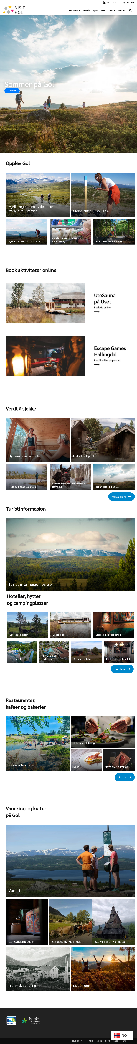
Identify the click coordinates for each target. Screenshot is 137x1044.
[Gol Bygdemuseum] (27, 922)
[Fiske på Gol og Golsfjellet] (26, 477)
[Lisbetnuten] (103, 969)
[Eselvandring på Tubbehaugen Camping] (70, 477)
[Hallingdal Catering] (103, 732)
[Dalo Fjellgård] (103, 440)
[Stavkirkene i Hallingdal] (113, 922)
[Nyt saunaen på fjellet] (38, 440)
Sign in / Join (129, 2)
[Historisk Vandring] (38, 969)
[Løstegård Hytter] (27, 625)
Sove (103, 10)
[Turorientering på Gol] (114, 477)
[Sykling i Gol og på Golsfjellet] (26, 231)
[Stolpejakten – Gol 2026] (103, 195)
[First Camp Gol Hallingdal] (54, 652)
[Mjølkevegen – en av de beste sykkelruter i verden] (38, 195)
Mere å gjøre (119, 496)
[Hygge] (86, 760)
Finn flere (120, 669)
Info (120, 10)
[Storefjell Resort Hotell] (113, 625)
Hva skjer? (73, 10)
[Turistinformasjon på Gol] (70, 554)
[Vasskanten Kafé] (38, 743)
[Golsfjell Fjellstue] (86, 652)
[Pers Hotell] (22, 652)
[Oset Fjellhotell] (70, 625)
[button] (130, 10)
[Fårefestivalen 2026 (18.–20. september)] (70, 231)
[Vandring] (70, 861)
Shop (110, 10)
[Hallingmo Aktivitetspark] (114, 231)
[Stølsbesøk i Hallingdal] (70, 922)
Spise (95, 10)
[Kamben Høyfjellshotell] (119, 652)
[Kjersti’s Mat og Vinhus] (119, 760)
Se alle (122, 777)
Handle (86, 10)
